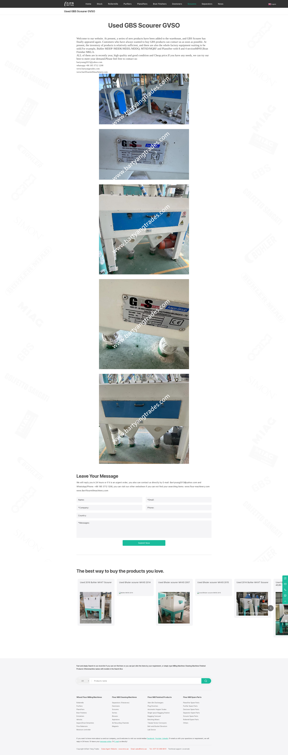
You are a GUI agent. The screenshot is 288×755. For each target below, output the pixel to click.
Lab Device (152, 730)
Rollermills (113, 4)
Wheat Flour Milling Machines (89, 697)
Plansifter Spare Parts (191, 703)
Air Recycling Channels (120, 723)
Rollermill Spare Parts (191, 719)
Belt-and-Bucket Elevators (157, 726)
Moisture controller (83, 730)
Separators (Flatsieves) (120, 703)
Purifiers (128, 4)
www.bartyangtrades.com (88, 68)
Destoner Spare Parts (191, 709)
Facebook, (151, 738)
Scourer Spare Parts (190, 716)
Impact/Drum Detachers (85, 723)
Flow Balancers (82, 726)
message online (105, 741)
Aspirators (116, 719)
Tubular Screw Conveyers (157, 723)
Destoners (177, 4)
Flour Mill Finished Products (160, 697)
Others (185, 723)
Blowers (115, 716)
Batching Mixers (153, 719)
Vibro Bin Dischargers (155, 703)
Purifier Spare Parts (190, 706)
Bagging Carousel (154, 716)
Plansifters (142, 4)
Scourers (192, 4)
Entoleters (80, 716)
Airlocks (79, 719)
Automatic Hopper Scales (157, 709)
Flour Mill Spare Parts (192, 697)
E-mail (116, 741)
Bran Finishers (159, 4)
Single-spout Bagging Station (159, 713)
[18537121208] (285, 590)
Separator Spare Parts (191, 713)
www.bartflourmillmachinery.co (91, 72)
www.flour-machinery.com (197, 486)
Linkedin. (165, 738)
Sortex (114, 713)
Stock (99, 4)
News (220, 4)
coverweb (186, 749)
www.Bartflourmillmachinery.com (92, 490)
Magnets (115, 726)
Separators (207, 4)
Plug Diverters (153, 706)
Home (88, 4)
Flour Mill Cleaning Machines (124, 697)
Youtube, (158, 738)
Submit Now (144, 543)
